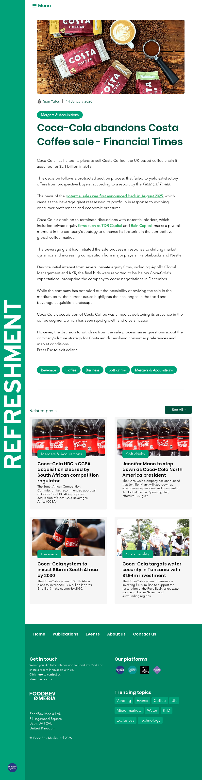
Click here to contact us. (45, 674)
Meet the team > (41, 679)
